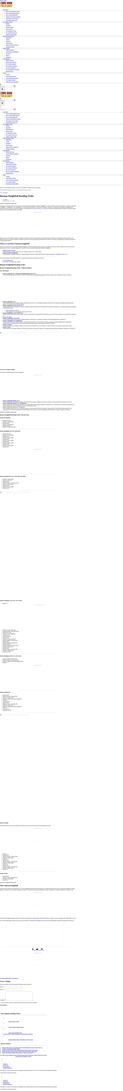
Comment (2, 1000)
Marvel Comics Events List (12, 45)
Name (2, 986)
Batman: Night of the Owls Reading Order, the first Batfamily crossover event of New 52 (22, 1047)
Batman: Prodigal (7, 324)
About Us (5, 1064)
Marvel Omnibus (10, 60)
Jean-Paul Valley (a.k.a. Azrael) (39, 208)
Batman (7, 23)
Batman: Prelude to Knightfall (10, 253)
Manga (7, 55)
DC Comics (13, 978)
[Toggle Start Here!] (122, 112)
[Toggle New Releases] (122, 160)
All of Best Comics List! (11, 20)
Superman (8, 25)
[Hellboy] (27, 1056)
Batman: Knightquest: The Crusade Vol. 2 (13, 313)
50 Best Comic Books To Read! (13, 16)
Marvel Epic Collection (11, 62)
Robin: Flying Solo (10, 310)
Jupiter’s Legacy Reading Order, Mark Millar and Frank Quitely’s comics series (20, 1050)
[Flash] (19, 1056)
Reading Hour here (46, 825)
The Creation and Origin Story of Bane (11, 261)
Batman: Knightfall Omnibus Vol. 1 (59, 254)
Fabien (5, 199)
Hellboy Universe (10, 50)
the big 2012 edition (66, 274)
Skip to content (3, 0)
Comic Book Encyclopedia (12, 78)
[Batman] (13, 1055)
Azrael (73, 918)
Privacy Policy (6, 1066)
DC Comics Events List (11, 32)
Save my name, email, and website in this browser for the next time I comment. (19, 1002)
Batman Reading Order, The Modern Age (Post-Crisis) (20, 1039)
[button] (8, 9)
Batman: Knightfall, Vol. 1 (9, 273)
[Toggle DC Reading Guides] (122, 124)
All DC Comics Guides (11, 34)
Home (1, 192)
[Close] (2, 89)
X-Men (7, 39)
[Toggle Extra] (122, 174)
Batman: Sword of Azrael (9, 250)
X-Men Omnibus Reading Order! (15, 1027)
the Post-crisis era (17, 206)
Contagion (47, 888)
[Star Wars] (42, 1055)
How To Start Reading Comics (13, 11)
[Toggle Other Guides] (122, 150)
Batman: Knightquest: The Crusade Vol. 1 (13, 305)
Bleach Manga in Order (13, 1021)
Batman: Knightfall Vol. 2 (9, 301)
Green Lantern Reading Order (15, 1032)
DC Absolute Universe (11, 31)
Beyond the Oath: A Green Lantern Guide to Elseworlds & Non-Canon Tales (19, 1051)
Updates (8, 74)
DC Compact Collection (11, 66)
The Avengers (9, 43)
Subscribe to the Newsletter (12, 81)
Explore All (8, 57)
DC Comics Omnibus (11, 64)
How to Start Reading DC (12, 15)
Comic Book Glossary (11, 76)
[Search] (0, 84)
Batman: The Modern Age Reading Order (34, 920)
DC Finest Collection (11, 67)
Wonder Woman (9, 27)
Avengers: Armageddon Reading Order (11, 1049)
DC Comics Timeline (11, 80)
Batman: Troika (7, 327)
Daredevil (8, 41)
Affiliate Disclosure (7, 1068)
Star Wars (8, 53)
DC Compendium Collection (12, 69)
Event (17, 978)
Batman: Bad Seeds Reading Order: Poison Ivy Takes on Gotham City (18, 1052)
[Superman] (32, 1055)
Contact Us (5, 1065)
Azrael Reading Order (8, 260)
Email (1, 989)
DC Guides (5, 192)
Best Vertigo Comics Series (12, 18)
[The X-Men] (4, 1055)
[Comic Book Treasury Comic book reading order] (6, 7)
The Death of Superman (41, 207)
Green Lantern (9, 29)
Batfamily (4, 978)
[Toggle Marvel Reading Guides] (122, 138)
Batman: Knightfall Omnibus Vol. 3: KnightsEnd (14, 407)
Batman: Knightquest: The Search (11, 318)
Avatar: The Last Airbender (12, 51)
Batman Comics (9, 71)
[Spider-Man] (22, 1055)
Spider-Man (8, 37)
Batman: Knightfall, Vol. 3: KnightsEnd (12, 320)
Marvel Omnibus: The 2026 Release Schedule (22, 1034)
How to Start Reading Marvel (12, 13)
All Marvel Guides (10, 46)
